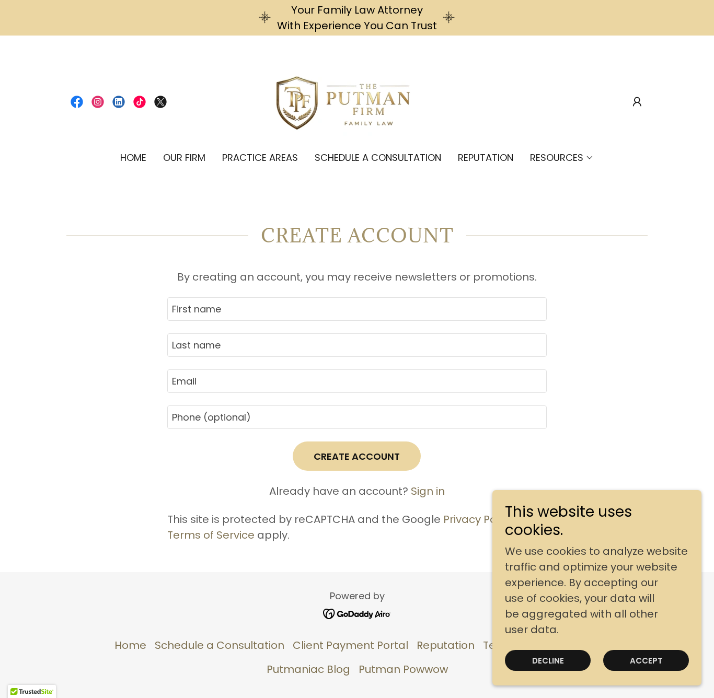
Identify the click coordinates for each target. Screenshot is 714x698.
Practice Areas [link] (260, 157)
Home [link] (133, 157)
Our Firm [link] (184, 157)
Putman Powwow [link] (403, 669)
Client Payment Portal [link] (350, 645)
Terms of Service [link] (211, 535)
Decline (548, 660)
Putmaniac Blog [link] (308, 669)
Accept (646, 660)
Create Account (357, 456)
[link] (76, 101)
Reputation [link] (485, 157)
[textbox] (356, 309)
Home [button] (130, 645)
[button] (637, 101)
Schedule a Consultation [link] (378, 157)
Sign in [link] (428, 491)
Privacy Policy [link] (478, 519)
